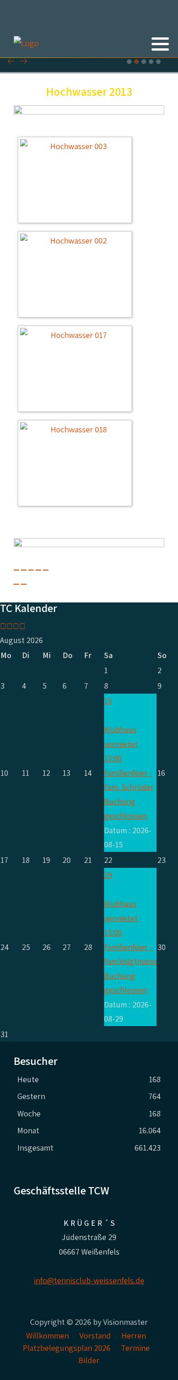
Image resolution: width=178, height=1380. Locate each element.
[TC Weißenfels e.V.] (26, 43)
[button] (160, 44)
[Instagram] (158, 65)
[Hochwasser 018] (77, 464)
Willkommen (47, 1335)
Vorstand (95, 1335)
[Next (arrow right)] (23, 584)
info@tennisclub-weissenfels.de (89, 1280)
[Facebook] (146, 65)
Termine (135, 1348)
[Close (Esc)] (16, 570)
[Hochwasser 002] (77, 275)
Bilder (89, 1360)
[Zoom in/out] (45, 570)
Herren (133, 1335)
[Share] (23, 570)
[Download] (31, 570)
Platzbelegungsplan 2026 (66, 1348)
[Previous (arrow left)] (16, 584)
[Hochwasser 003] (77, 181)
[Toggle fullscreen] (38, 570)
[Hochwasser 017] (77, 370)
